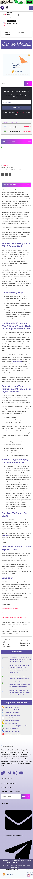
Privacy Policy (6, 787)
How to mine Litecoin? (8, 613)
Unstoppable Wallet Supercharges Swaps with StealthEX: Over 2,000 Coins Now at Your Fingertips (20, 684)
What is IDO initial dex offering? (11, 608)
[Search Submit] (28, 83)
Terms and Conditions (8, 783)
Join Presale (27, 126)
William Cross (12, 15)
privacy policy (21, 112)
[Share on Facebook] (6, 174)
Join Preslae (27, 131)
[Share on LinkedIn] (10, 174)
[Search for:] (16, 83)
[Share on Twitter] (2, 174)
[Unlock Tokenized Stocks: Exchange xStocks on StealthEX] (5, 677)
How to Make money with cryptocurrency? (14, 617)
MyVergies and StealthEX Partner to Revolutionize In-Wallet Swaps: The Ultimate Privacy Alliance (20, 659)
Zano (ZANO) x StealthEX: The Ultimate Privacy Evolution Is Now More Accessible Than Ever (20, 693)
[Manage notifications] (28, 875)
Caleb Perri (11, 23)
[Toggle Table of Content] (28, 184)
